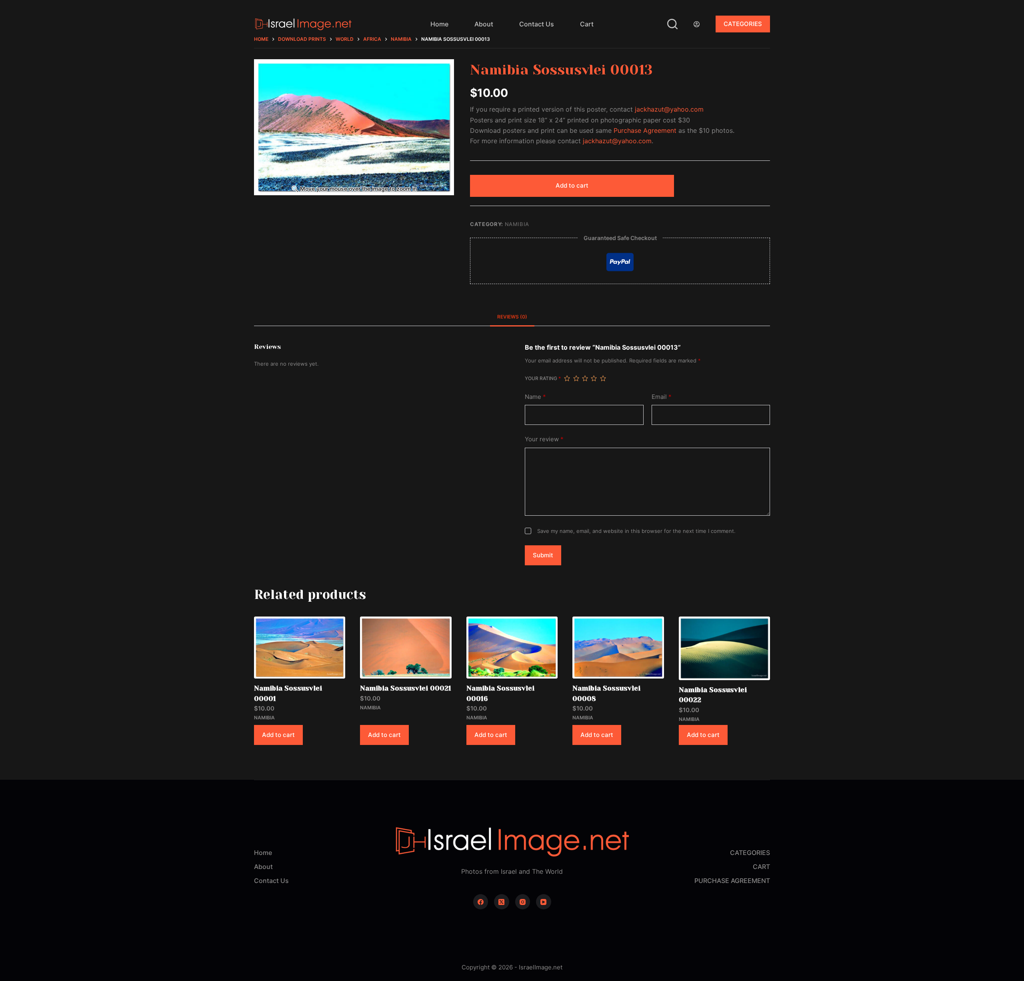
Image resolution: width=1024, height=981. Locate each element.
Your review (544, 439)
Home (439, 24)
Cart (587, 24)
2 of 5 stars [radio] (576, 378)
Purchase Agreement (645, 130)
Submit (543, 555)
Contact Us (536, 24)
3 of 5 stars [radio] (585, 378)
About (483, 24)
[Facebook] (480, 901)
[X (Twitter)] (501, 901)
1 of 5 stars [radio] (567, 378)
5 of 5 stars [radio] (603, 378)
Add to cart (572, 185)
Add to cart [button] (278, 735)
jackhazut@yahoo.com (669, 109)
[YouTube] (543, 901)
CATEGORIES (743, 24)
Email (662, 396)
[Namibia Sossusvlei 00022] (724, 648)
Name (535, 396)
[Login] (697, 24)
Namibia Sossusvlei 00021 (405, 688)
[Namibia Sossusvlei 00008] (618, 648)
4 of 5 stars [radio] (593, 378)
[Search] (672, 24)
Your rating (543, 378)
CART (761, 867)
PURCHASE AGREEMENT (732, 881)
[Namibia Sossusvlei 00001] (299, 648)
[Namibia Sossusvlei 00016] (512, 648)
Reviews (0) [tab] (512, 317)
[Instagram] (522, 901)
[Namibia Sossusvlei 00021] (405, 648)
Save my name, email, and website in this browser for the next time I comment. (636, 531)
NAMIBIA (517, 224)
